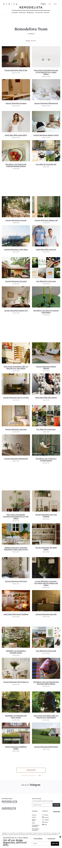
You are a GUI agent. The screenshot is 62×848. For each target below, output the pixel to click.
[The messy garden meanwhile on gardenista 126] (16, 702)
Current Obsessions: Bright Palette (46, 747)
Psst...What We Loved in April (46, 651)
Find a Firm (46, 12)
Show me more (31, 770)
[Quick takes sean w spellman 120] (16, 600)
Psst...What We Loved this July (46, 164)
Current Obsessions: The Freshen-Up (16, 682)
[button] (43, 4)
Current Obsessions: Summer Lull (46, 220)
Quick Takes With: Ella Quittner (46, 397)
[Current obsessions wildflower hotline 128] (16, 733)
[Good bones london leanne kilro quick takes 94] (16, 121)
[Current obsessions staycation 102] (16, 267)
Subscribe (55, 843)
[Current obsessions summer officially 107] (46, 352)
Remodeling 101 (30, 12)
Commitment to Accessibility (35, 826)
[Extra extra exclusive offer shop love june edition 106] (16, 352)
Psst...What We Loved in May (46, 429)
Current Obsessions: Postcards (15, 220)
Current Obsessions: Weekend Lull (16, 459)
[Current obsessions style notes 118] (16, 567)
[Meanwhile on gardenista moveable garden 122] (16, 637)
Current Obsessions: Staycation (16, 281)
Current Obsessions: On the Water (16, 249)
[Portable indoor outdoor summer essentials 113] (46, 445)
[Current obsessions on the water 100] (16, 235)
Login (55, 3)
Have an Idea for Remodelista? (35, 829)
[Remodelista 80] (7, 4)
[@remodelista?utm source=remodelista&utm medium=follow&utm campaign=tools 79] (4, 4)
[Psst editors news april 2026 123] (46, 637)
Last (39, 775)
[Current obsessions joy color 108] (16, 383)
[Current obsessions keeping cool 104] (16, 296)
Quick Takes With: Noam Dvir (46, 249)
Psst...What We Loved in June (46, 281)
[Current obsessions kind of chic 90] (16, 56)
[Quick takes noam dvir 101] (46, 235)
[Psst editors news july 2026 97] (46, 150)
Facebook (46, 819)
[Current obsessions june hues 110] (16, 415)
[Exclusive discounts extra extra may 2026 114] (16, 501)
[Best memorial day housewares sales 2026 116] (16, 534)
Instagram (46, 817)
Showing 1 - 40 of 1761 (31, 40)
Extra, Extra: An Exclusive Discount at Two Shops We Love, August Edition (46, 72)
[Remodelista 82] (12, 4)
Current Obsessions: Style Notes (16, 581)
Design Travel (22, 12)
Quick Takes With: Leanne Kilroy (16, 135)
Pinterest (46, 814)
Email (45, 824)
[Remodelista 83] (14, 4)
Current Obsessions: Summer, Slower (46, 135)
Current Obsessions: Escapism (16, 103)
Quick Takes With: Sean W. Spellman (15, 614)
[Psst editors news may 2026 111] (46, 415)
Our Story (34, 814)
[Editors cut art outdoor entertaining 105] (46, 296)
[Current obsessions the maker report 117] (46, 534)
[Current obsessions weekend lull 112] (16, 445)
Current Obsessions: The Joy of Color (16, 397)
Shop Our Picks (39, 12)
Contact (34, 817)
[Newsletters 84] (17, 4)
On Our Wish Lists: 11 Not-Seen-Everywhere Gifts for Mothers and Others (46, 583)
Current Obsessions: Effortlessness (46, 103)
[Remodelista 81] (9, 4)
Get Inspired (15, 12)
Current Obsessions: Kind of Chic (15, 70)
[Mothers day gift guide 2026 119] (46, 567)
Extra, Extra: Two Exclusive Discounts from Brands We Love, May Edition (16, 516)
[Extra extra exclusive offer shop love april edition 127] (46, 702)
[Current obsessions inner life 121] (46, 600)
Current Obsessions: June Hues (16, 429)
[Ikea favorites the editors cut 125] (46, 668)
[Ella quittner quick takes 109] (46, 383)
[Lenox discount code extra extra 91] (46, 56)
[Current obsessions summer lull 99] (46, 206)
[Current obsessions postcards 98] (16, 206)
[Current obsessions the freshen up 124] (16, 668)
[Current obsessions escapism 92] (16, 89)
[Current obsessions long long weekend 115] (46, 501)
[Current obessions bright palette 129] (46, 733)
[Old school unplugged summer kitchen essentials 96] (16, 150)
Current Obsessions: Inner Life (46, 614)
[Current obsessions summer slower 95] (46, 121)
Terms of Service (34, 820)
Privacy (33, 822)
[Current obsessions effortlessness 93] (46, 89)
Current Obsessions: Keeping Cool (16, 310)
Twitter (46, 822)
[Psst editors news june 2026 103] (46, 267)
